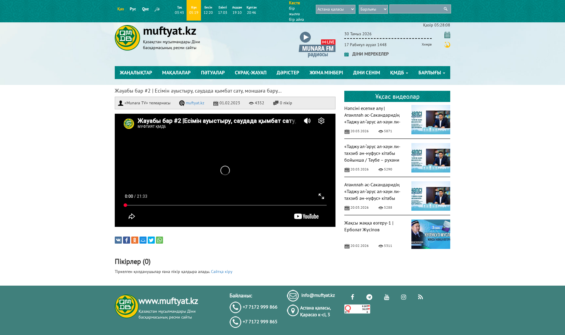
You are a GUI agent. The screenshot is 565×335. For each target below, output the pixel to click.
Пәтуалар (213, 72)
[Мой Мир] (143, 240)
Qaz (145, 8)
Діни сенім (366, 72)
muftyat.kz (194, 102)
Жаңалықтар (136, 72)
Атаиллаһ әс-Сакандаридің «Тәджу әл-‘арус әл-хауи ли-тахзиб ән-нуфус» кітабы (372, 191)
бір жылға (294, 11)
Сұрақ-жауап (251, 72)
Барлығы (430, 72)
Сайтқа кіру (221, 271)
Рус (133, 8)
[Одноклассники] (134, 240)
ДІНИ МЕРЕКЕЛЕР (369, 54)
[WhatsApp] (159, 240)
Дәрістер (288, 72)
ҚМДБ (397, 72)
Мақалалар (176, 72)
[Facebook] (126, 240)
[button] (317, 32)
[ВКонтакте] (118, 240)
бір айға (296, 19)
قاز (157, 8)
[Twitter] (151, 240)
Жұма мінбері (326, 72)
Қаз (120, 8)
